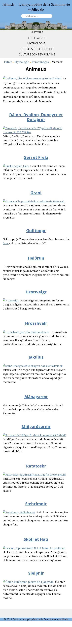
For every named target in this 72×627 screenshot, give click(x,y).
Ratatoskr (36, 466)
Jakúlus (36, 357)
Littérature (37, 38)
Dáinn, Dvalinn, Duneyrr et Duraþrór (36, 117)
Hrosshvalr (36, 323)
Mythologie (36, 43)
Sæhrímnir (36, 503)
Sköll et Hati (36, 539)
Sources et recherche (37, 49)
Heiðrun (36, 258)
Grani (36, 192)
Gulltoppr (36, 230)
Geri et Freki (36, 157)
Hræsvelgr (36, 292)
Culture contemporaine (37, 54)
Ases (6, 243)
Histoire (37, 32)
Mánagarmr (36, 396)
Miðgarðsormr (36, 426)
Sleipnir (36, 573)
